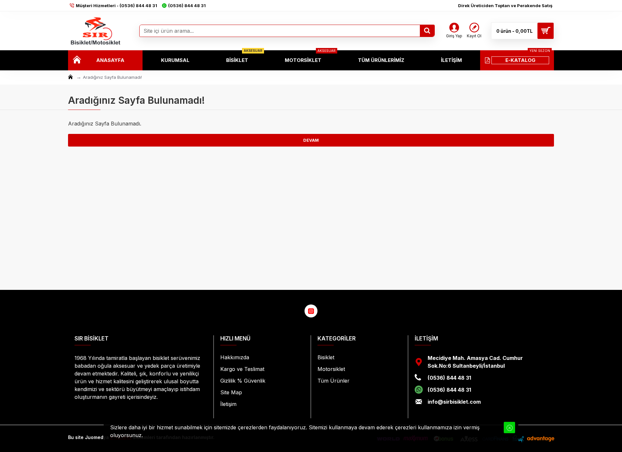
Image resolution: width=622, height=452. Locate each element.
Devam (311, 140)
